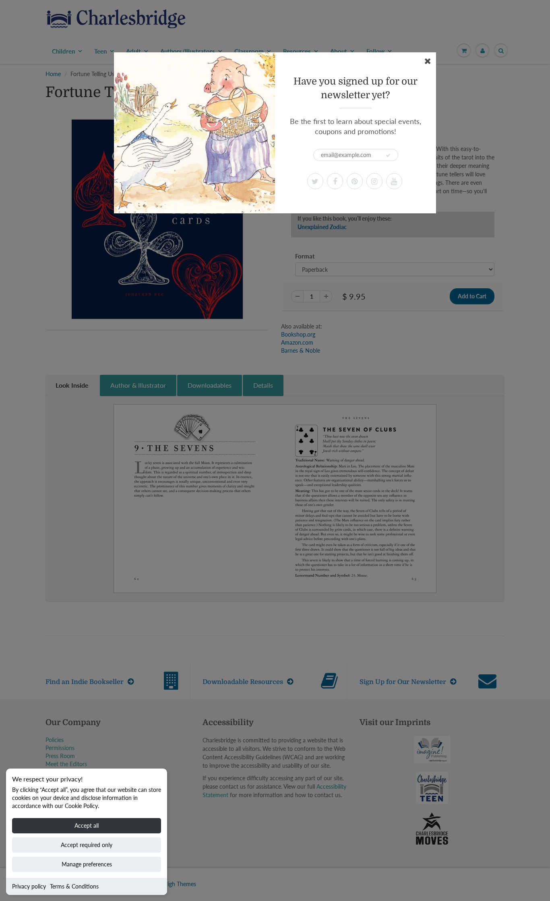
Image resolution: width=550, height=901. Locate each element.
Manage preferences (87, 864)
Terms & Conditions (74, 886)
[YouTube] (394, 181)
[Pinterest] (355, 181)
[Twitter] (315, 181)
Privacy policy (29, 886)
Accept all (86, 825)
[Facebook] (335, 181)
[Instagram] (374, 181)
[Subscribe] (388, 155)
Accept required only (86, 844)
